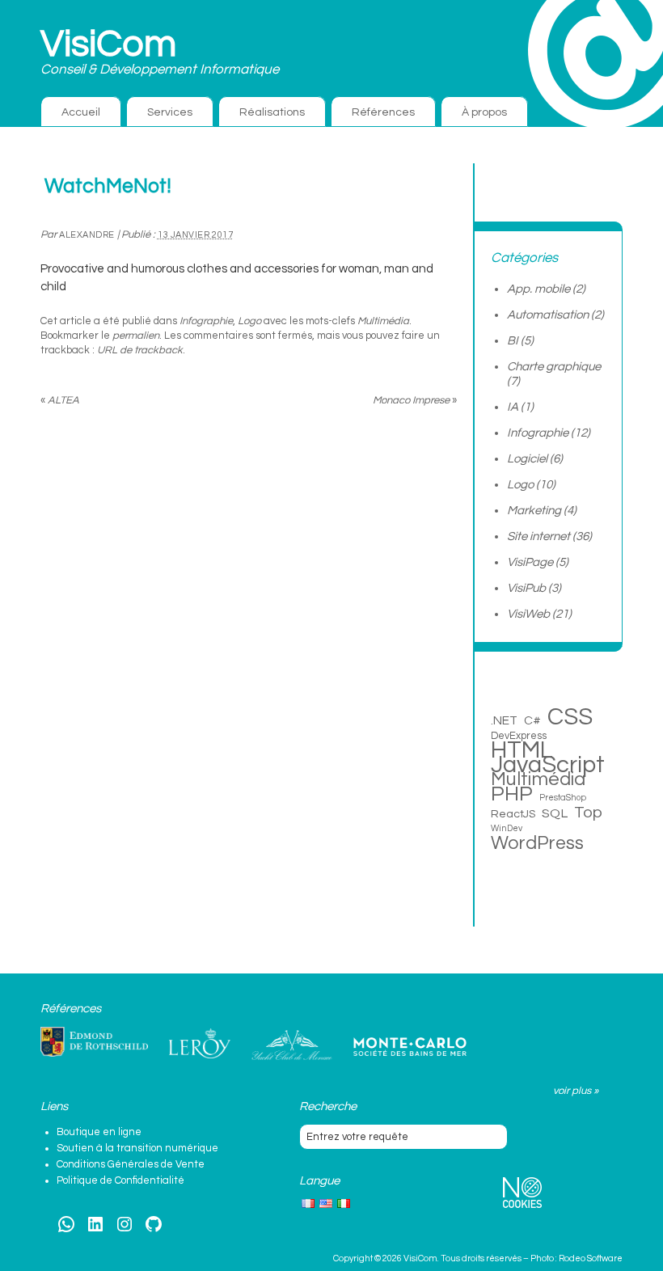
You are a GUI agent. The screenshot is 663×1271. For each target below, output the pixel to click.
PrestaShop (562, 797)
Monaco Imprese (415, 400)
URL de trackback (140, 350)
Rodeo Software (591, 1258)
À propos (484, 112)
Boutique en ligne (99, 1132)
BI (512, 341)
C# (532, 720)
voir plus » (575, 1090)
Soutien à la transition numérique (137, 1148)
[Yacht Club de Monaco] (291, 1045)
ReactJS (513, 814)
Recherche (328, 1106)
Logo (249, 321)
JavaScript (548, 765)
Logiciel (527, 459)
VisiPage (530, 562)
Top (588, 812)
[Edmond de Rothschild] (94, 1042)
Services (169, 112)
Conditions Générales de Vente (131, 1164)
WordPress (537, 843)
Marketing (534, 511)
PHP (512, 794)
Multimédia (383, 321)
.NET (504, 720)
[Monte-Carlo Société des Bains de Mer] (410, 1047)
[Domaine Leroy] (199, 1043)
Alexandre (87, 234)
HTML (522, 750)
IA (512, 407)
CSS (570, 717)
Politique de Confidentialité (120, 1180)
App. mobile (538, 289)
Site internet (538, 536)
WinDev (506, 828)
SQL (555, 813)
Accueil (80, 112)
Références (383, 112)
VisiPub (526, 588)
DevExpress (519, 735)
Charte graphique (554, 367)
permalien (135, 335)
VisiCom (108, 44)
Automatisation (548, 315)
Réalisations (272, 112)
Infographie (206, 321)
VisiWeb (528, 614)
